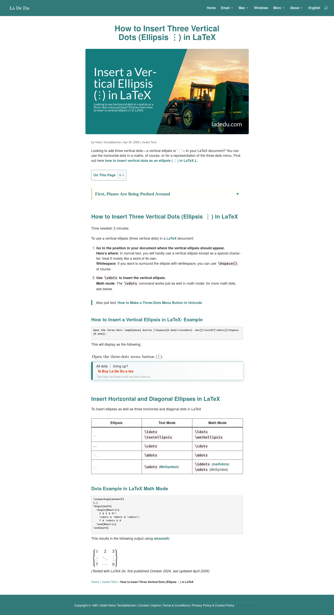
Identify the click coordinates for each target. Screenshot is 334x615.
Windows (261, 8)
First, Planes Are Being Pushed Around (132, 194)
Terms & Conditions (176, 605)
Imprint (155, 605)
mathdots (220, 464)
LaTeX (171, 238)
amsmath (161, 538)
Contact (143, 605)
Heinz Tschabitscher (108, 142)
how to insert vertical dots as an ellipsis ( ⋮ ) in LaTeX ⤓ (151, 160)
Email (225, 8)
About (294, 8)
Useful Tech (149, 142)
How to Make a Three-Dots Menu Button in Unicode (160, 302)
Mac (242, 8)
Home (211, 8)
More (277, 8)
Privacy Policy (201, 605)
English (314, 8)
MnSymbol (169, 466)
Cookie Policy (224, 605)
